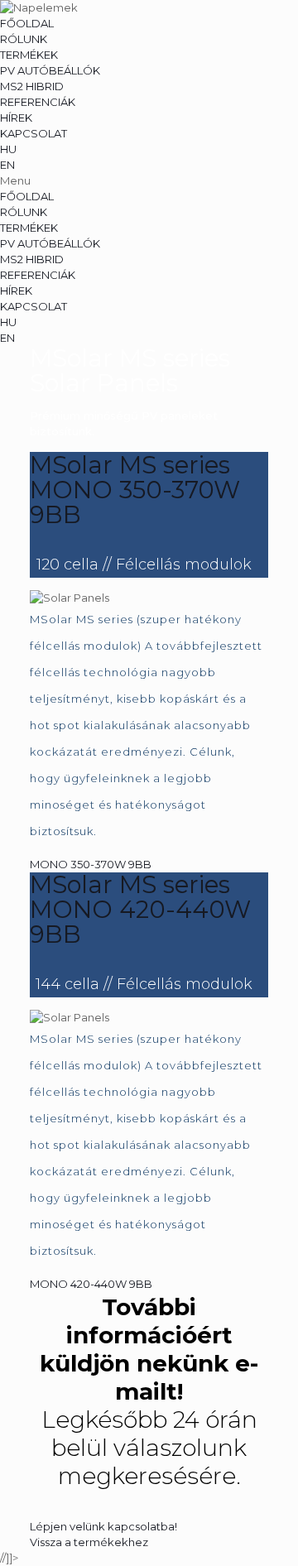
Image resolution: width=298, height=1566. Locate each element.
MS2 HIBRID (32, 86)
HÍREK (16, 117)
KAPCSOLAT (33, 133)
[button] (149, 181)
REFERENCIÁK (37, 101)
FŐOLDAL (27, 23)
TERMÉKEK (29, 54)
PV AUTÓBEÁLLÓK (50, 70)
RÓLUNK (23, 39)
